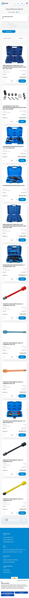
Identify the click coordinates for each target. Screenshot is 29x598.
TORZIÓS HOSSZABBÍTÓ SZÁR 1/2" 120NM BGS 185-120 (13, 304)
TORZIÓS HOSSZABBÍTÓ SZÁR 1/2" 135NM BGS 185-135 (13, 343)
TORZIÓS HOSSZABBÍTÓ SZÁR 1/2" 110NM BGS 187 (13, 499)
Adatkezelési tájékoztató (9, 562)
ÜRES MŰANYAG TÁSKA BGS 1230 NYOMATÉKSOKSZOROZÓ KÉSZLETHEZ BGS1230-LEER (14, 226)
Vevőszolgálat (6, 570)
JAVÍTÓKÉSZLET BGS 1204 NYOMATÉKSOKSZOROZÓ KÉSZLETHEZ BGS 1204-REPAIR (14, 107)
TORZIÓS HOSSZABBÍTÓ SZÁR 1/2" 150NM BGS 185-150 (13, 382)
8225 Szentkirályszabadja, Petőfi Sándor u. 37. (14, 549)
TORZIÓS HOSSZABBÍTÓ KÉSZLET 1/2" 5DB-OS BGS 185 (14, 421)
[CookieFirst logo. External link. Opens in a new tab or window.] (1, 581)
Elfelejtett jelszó (7, 572)
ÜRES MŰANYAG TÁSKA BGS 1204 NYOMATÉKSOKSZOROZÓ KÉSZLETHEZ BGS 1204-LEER (14, 67)
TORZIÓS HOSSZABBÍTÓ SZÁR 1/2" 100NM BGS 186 (13, 460)
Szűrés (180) (8, 31)
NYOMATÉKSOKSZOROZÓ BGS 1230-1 (14, 185)
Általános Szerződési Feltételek (10, 559)
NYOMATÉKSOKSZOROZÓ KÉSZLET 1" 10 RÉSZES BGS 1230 (14, 265)
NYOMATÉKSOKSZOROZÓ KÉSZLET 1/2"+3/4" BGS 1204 (13, 147)
